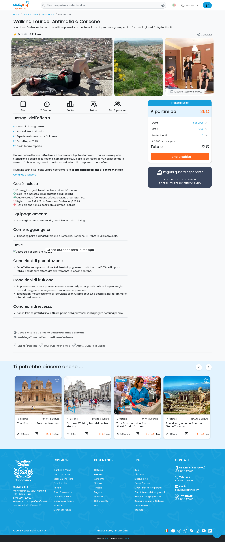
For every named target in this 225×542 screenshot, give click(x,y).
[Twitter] (179, 530)
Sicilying (108, 538)
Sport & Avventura (63, 492)
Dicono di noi (141, 478)
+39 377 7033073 (184, 471)
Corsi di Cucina (62, 474)
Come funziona (143, 483)
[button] (174, 5)
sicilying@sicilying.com (187, 489)
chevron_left (198, 367)
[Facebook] (173, 530)
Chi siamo (140, 474)
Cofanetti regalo (62, 509)
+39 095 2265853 (184, 480)
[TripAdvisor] (23, 469)
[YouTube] (204, 530)
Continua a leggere (24, 174)
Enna (96, 505)
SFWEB (127, 538)
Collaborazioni (142, 505)
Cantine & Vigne (62, 470)
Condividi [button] (204, 35)
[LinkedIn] (210, 530)
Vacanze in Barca (63, 496)
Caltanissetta (101, 501)
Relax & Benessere (63, 478)
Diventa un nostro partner (148, 487)
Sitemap (139, 509)
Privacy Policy (105, 530)
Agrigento (99, 478)
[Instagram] (197, 530)
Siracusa (98, 483)
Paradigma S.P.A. (118, 538)
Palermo (24, 419)
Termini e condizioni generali (150, 492)
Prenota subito (180, 157)
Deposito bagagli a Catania (149, 501)
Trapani (98, 487)
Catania (74, 419)
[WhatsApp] (185, 530)
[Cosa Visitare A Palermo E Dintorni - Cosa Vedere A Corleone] (61, 66)
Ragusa (98, 492)
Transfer (58, 505)
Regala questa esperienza (180, 177)
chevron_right (208, 367)
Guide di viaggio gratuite (148, 496)
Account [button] (190, 5)
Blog (137, 470)
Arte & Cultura (52, 419)
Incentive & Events (64, 501)
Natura (57, 487)
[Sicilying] (23, 5)
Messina (98, 496)
